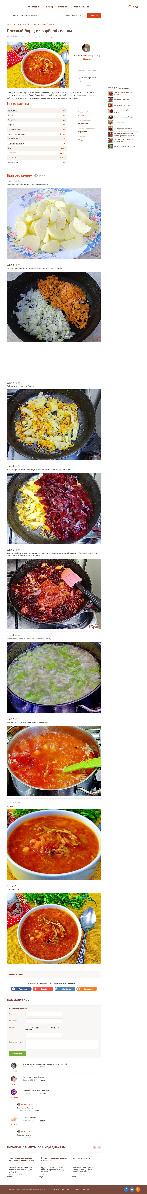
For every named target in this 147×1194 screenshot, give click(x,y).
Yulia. (14, 1084)
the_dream (13, 1124)
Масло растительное (16, 143)
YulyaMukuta (14, 1097)
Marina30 (14, 1071)
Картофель (12, 110)
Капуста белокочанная (16, 134)
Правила (62, 6)
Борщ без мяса (48, 24)
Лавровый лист (13, 162)
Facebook (23, 989)
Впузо (9, 24)
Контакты (77, 1189)
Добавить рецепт (80, 6)
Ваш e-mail (13, 1021)
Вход (135, 6)
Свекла (10, 115)
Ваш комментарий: (16, 1042)
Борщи (36, 24)
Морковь (11, 125)
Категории (33, 6)
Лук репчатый (13, 120)
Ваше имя (13, 1014)
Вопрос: (12, 1028)
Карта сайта (66, 1189)
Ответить (42, 1067)
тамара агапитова (27, 1104)
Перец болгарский (15, 129)
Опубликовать (18, 1053)
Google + (44, 989)
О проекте (55, 1189)
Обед (80, 140)
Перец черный (13, 153)
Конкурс (50, 6)
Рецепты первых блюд (22, 24)
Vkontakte (66, 989)
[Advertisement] (54, 360)
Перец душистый (14, 158)
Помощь (86, 1189)
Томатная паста (14, 139)
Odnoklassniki (88, 989)
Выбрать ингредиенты (73, 15)
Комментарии (80, 70)
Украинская (83, 123)
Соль (9, 148)
